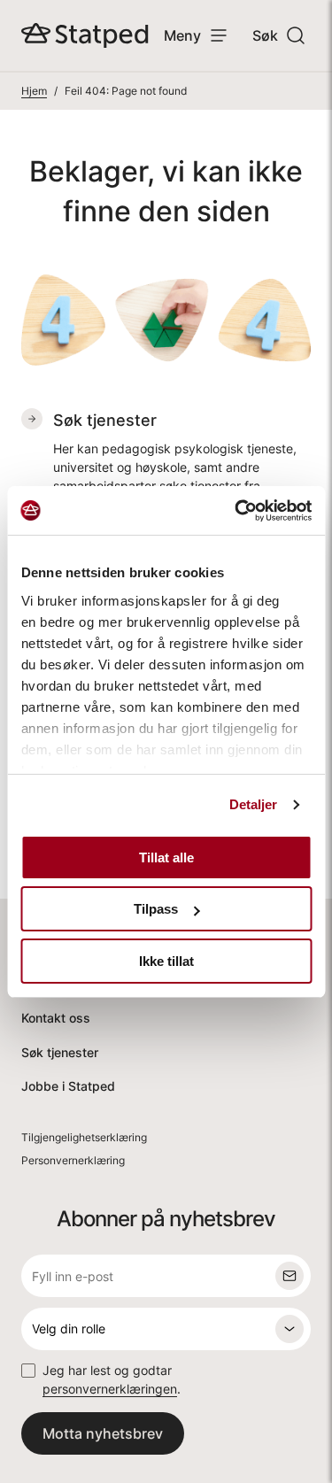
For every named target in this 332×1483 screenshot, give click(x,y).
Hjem (34, 90)
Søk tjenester (59, 1052)
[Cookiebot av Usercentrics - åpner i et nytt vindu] (236, 510)
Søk (265, 35)
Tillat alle (166, 857)
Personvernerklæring (73, 1160)
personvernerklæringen (109, 1388)
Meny (182, 35)
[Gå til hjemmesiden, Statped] (85, 35)
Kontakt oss (55, 1017)
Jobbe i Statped (68, 1085)
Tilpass (156, 908)
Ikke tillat (166, 961)
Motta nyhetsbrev (102, 1433)
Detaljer (253, 804)
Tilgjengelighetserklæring (84, 1137)
